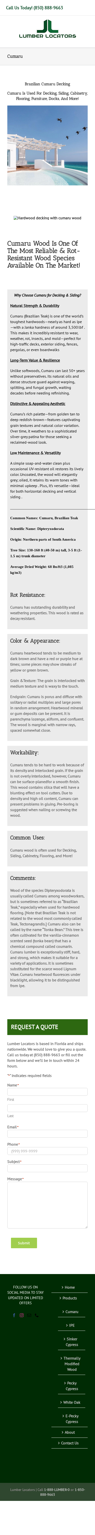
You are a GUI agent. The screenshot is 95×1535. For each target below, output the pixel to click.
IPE (72, 1325)
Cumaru (72, 1311)
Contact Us (70, 1442)
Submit (24, 1243)
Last (10, 1115)
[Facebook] (14, 1315)
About (70, 1432)
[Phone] (37, 1315)
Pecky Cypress (72, 1386)
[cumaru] (47, 217)
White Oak (71, 1402)
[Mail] (29, 1315)
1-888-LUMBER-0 (57, 1489)
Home (70, 1287)
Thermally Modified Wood (72, 1364)
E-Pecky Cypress (72, 1418)
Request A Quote (34, 1027)
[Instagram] (22, 1315)
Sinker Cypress (72, 1341)
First (10, 1099)
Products (70, 1297)
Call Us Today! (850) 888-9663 (34, 7)
